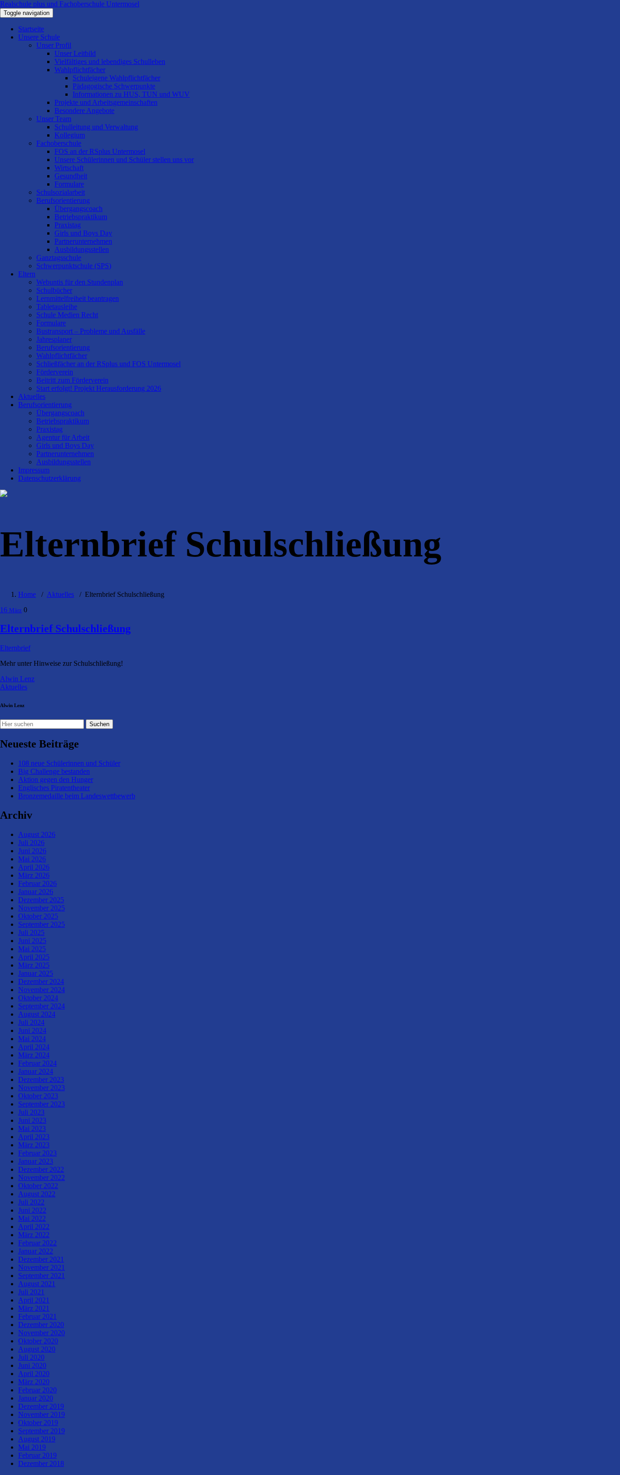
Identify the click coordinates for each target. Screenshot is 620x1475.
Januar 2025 (35, 973)
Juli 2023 (31, 1112)
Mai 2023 (32, 1128)
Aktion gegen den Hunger (55, 779)
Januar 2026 (35, 891)
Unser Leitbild (75, 53)
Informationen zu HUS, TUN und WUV (131, 94)
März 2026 (33, 875)
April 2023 (33, 1137)
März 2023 (33, 1145)
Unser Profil (53, 45)
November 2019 (41, 1414)
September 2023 (41, 1104)
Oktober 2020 (38, 1341)
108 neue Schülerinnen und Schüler (69, 763)
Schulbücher (54, 290)
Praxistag (67, 225)
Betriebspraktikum (80, 217)
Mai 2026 (32, 859)
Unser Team (53, 119)
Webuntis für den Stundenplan (79, 282)
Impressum (33, 470)
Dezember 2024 (41, 981)
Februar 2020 (37, 1390)
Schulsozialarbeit (60, 192)
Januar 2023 (35, 1161)
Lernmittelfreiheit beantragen (77, 298)
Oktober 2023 (38, 1096)
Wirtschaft (69, 168)
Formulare (69, 184)
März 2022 (33, 1235)
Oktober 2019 (38, 1422)
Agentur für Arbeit (62, 437)
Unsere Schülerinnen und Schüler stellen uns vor (124, 159)
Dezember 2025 (41, 900)
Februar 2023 (37, 1153)
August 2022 (36, 1194)
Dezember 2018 (41, 1463)
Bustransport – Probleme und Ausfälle (90, 331)
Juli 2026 (31, 842)
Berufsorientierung (63, 200)
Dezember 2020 (41, 1324)
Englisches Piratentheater (54, 788)
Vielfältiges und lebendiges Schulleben (109, 61)
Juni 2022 (32, 1210)
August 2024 (36, 1014)
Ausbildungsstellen (81, 249)
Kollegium (69, 135)
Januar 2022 (35, 1251)
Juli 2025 (31, 932)
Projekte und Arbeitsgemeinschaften (105, 102)
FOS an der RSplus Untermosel (99, 151)
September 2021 (41, 1275)
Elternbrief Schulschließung (65, 628)
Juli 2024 (31, 1022)
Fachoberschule (58, 143)
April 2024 (33, 1047)
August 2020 (36, 1349)
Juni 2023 (32, 1120)
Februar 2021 (37, 1316)
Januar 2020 (35, 1398)
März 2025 (33, 965)
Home (27, 594)
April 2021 (33, 1300)
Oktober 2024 (38, 998)
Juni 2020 (32, 1365)
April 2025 (33, 957)
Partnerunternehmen (83, 241)
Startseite (31, 29)
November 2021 (41, 1267)
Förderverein (54, 372)
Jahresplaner (54, 339)
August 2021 (36, 1284)
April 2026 (33, 867)
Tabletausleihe (56, 306)
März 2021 (33, 1308)
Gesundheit (70, 176)
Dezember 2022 (41, 1169)
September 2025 (41, 924)
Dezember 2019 (41, 1406)
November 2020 (41, 1333)
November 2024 (41, 989)
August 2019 (36, 1439)
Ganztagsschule (58, 257)
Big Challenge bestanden (54, 771)
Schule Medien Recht (67, 315)
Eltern (26, 274)
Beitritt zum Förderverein (72, 380)
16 (11, 610)
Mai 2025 (32, 949)
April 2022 (33, 1226)
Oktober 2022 (38, 1186)
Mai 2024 (32, 1038)
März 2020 (33, 1382)
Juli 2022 (31, 1202)
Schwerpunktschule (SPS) (73, 266)
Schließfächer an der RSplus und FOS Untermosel (108, 364)
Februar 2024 (37, 1063)
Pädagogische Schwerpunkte (114, 86)
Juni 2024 (32, 1030)
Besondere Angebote (84, 110)
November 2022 (41, 1177)
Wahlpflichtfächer (79, 70)
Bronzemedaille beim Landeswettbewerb (76, 796)
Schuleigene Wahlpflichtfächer (116, 78)
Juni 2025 (32, 940)
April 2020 (33, 1373)
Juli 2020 (31, 1357)
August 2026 (36, 834)
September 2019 (41, 1431)
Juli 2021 (31, 1292)
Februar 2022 (37, 1243)
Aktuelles (31, 396)
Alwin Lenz (17, 679)
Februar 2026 (37, 883)
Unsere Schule (39, 37)
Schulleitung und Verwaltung (96, 127)
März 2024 (33, 1055)
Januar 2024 (35, 1071)
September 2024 (41, 1006)
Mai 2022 (32, 1218)
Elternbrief (15, 648)
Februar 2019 (37, 1455)
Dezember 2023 (41, 1079)
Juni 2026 (32, 851)
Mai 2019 (32, 1447)
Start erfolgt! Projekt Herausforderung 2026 (98, 388)
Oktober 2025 (38, 916)
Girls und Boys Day (83, 233)
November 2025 (41, 908)
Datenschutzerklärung (49, 478)
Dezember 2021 (41, 1259)
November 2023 (41, 1088)
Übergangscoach (78, 208)
